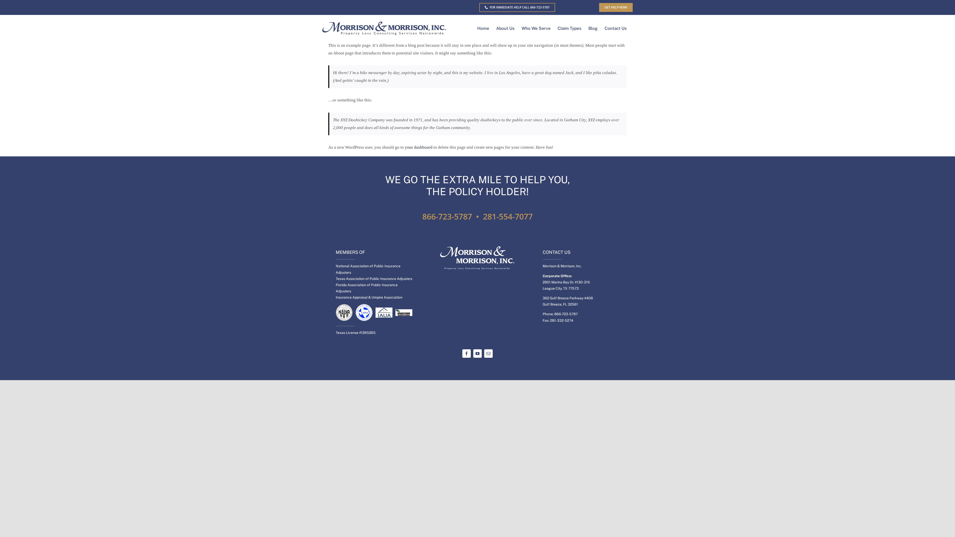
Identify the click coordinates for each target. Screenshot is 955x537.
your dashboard (418, 147)
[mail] (488, 353)
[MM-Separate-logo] (384, 23)
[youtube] (477, 353)
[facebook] (466, 353)
